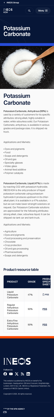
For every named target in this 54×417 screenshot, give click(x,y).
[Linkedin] (28, 374)
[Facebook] (5, 374)
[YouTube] (11, 374)
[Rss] (22, 374)
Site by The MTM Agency (14, 409)
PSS (47, 295)
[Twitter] (16, 374)
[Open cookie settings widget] (4, 412)
